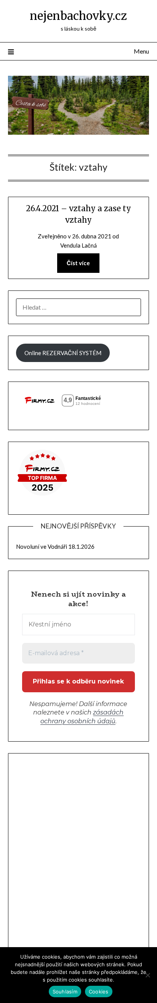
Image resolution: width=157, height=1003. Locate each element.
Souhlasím (65, 991)
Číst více (78, 262)
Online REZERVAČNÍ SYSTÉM (62, 352)
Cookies (99, 991)
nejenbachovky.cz (78, 16)
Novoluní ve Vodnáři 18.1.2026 (55, 546)
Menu (141, 51)
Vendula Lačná (78, 245)
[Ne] (147, 975)
